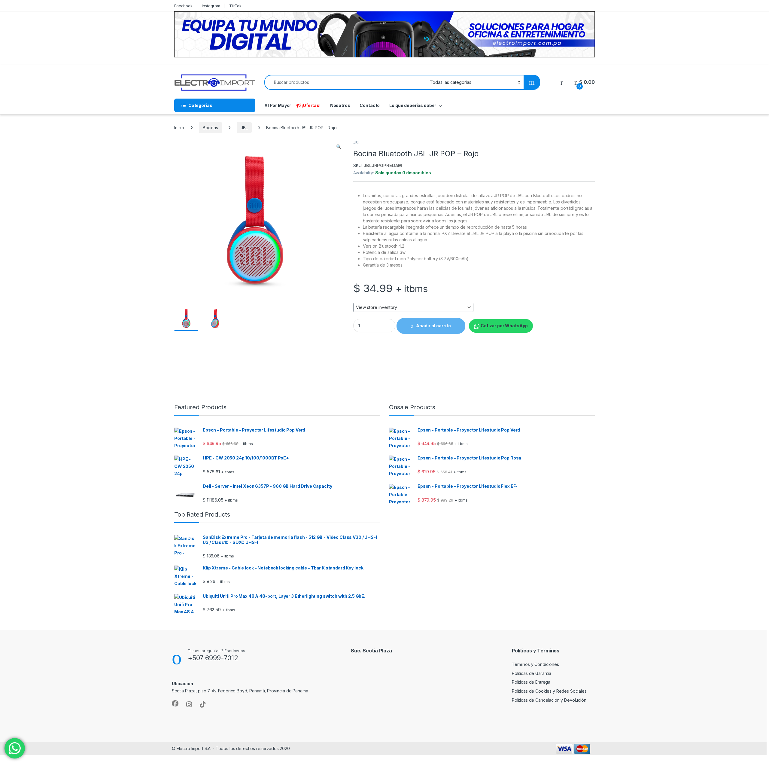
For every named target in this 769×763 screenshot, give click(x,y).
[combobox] (345, 82)
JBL (244, 127)
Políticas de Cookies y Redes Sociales (549, 691)
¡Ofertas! (311, 105)
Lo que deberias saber (412, 105)
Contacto (370, 105)
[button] (338, 146)
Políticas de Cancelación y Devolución (549, 700)
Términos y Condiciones (535, 664)
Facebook (183, 5)
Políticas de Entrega (531, 682)
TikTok (235, 5)
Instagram (211, 5)
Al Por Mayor (277, 105)
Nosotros (340, 105)
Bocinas (210, 127)
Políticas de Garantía (531, 673)
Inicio (179, 127)
